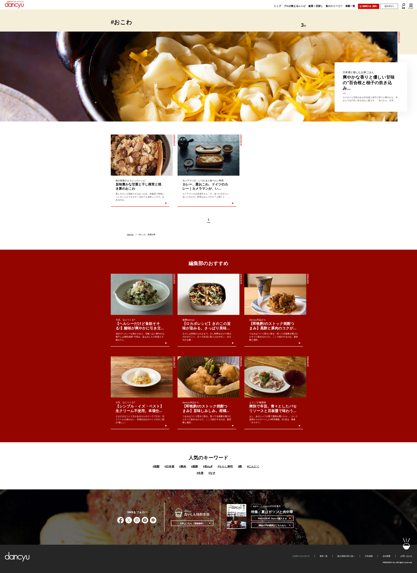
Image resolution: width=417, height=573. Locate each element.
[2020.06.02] (208, 155)
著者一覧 (323, 556)
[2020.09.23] (142, 155)
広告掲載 (369, 556)
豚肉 (182, 466)
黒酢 (194, 466)
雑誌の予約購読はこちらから (272, 525)
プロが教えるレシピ (295, 6)
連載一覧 (350, 6)
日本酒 (169, 466)
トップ (277, 6)
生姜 (200, 473)
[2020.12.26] (198, 76)
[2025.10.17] (142, 377)
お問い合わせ (406, 556)
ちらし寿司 (225, 466)
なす (212, 473)
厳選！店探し (315, 6)
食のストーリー (334, 6)
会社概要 (386, 556)
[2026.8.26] (208, 377)
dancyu (130, 234)
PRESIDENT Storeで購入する (272, 518)
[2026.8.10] (275, 377)
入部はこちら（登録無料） (192, 523)
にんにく (253, 466)
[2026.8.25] (142, 294)
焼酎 (156, 466)
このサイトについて (301, 556)
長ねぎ (208, 466)
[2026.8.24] (208, 294)
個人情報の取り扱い (346, 556)
